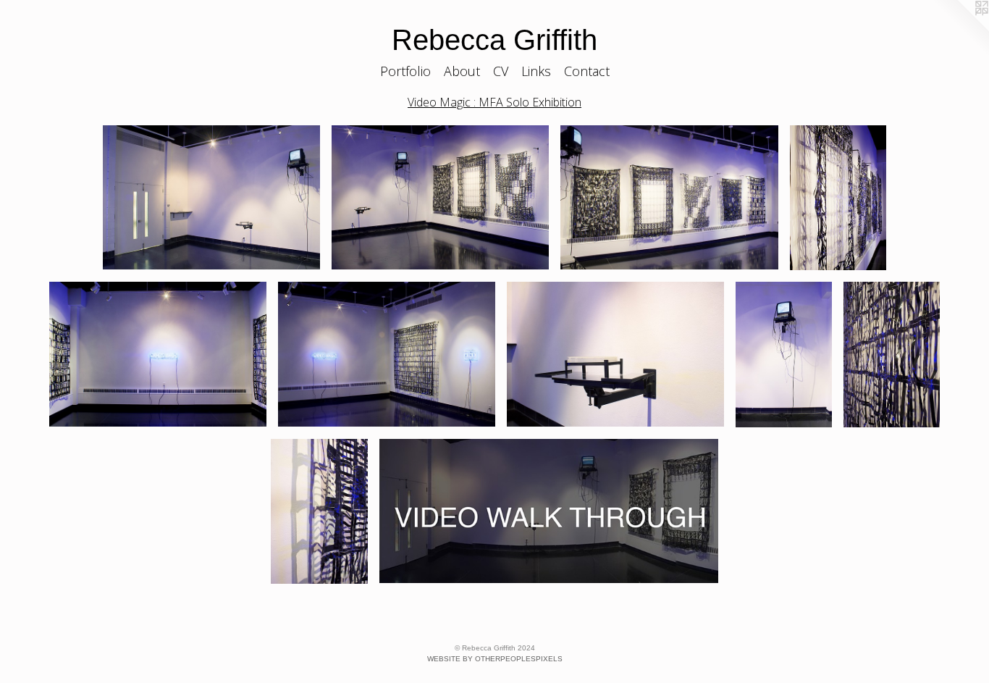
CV (500, 71)
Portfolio (405, 71)
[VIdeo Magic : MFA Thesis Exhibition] (211, 197)
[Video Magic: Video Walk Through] (548, 511)
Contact (587, 71)
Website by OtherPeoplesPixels (495, 659)
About (462, 71)
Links (536, 71)
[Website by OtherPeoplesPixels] (960, 29)
